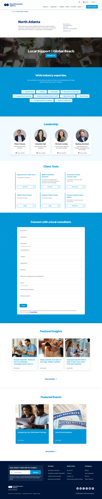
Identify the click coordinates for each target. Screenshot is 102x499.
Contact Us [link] (51, 55)
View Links (75, 187)
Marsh (87, 470)
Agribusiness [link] (29, 92)
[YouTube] (90, 488)
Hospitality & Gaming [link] (23, 96)
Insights (61, 7)
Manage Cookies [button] (36, 493)
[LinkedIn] (93, 488)
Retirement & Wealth (54, 479)
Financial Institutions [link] (71, 92)
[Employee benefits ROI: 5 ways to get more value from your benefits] (77, 347)
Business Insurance (54, 470)
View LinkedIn (21, 153)
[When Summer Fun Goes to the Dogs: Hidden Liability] (51, 347)
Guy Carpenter (89, 473)
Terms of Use (11, 493)
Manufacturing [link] (68, 96)
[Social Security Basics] (69, 416)
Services (45, 7)
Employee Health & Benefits (56, 473)
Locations (73, 7)
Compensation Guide (27, 493)
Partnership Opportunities (75, 479)
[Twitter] (84, 488)
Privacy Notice (18, 493)
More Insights (50, 379)
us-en (86, 2)
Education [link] (54, 92)
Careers (93, 2)
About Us (70, 470)
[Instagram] (80, 488)
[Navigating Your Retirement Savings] (32, 416)
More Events (50, 451)
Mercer (87, 476)
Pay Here (25, 187)
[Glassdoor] (77, 488)
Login (25, 205)
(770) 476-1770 (67, 31)
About (79, 7)
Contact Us (70, 476)
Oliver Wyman (89, 479)
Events (67, 7)
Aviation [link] (42, 92)
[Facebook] (87, 488)
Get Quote (75, 205)
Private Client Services (54, 476)
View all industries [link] (64, 100)
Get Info (50, 187)
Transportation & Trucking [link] (42, 100)
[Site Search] (79, 2)
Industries (54, 7)
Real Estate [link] (84, 96)
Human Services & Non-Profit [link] (47, 96)
